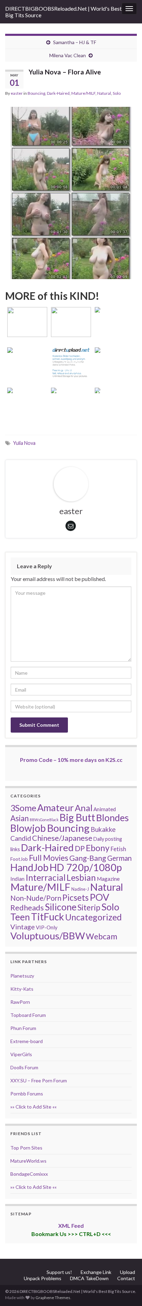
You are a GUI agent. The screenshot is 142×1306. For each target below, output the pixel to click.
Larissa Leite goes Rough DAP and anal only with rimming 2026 (71, 393)
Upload (127, 1272)
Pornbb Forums (26, 1093)
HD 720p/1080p (86, 867)
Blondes (112, 817)
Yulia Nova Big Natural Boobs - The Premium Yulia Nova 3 (115, 312)
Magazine (108, 879)
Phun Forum (23, 1028)
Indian (17, 879)
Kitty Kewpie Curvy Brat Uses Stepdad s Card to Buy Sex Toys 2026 (115, 393)
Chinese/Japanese (62, 838)
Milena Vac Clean (67, 55)
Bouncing (36, 93)
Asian (19, 818)
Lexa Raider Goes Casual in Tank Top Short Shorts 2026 (115, 352)
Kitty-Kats (21, 989)
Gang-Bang (87, 858)
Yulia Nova (24, 443)
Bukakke (103, 829)
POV (99, 897)
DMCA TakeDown (89, 1278)
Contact (126, 1278)
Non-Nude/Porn (35, 898)
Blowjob (28, 828)
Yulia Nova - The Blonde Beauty (71, 321)
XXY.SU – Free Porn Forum (38, 1080)
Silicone (61, 906)
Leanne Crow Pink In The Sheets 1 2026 (27, 402)
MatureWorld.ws (28, 1161)
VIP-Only (47, 927)
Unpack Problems (42, 1278)
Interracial (45, 877)
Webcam (101, 936)
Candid (20, 838)
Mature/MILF (83, 93)
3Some (23, 808)
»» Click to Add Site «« (33, 1107)
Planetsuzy (22, 976)
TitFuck (47, 916)
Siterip (89, 907)
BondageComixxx (29, 1174)
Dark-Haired (58, 93)
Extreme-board (26, 1041)
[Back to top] (126, 1290)
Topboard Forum (28, 1015)
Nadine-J (80, 889)
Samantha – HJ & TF (74, 42)
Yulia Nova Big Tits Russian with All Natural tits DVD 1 (27, 352)
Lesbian (81, 877)
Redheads (27, 907)
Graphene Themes (53, 1297)
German (119, 858)
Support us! (59, 1272)
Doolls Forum (24, 1067)
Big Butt (77, 817)
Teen (20, 916)
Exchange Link (96, 1272)
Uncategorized (93, 917)
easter (17, 93)
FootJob (19, 859)
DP (80, 848)
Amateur (55, 807)
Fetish (118, 849)
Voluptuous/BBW (47, 935)
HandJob (29, 867)
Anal (83, 808)
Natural (104, 93)
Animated (104, 809)
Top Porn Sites (26, 1148)
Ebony (98, 848)
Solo (117, 93)
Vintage (22, 926)
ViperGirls (21, 1054)
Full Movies (48, 858)
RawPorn (20, 1002)
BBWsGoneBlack (44, 819)
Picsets (75, 897)
